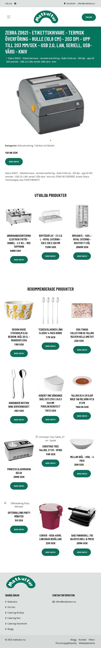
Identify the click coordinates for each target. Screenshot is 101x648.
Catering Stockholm (17, 623)
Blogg (10, 629)
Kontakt (82, 639)
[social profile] (15, 3)
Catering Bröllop (15, 612)
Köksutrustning (25, 145)
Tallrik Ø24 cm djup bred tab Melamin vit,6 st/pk (82, 399)
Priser (89, 17)
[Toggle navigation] (8, 16)
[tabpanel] (50, 104)
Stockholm (71, 3)
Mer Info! (14, 161)
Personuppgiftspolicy (66, 643)
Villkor (92, 639)
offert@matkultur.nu (86, 3)
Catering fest (13, 618)
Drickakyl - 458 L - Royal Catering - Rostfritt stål (82, 239)
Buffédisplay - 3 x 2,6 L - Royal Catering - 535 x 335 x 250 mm (50, 239)
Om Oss (11, 607)
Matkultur (12, 601)
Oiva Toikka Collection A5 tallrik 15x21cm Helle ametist (82, 333)
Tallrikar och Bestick (44, 145)
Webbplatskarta (87, 643)
